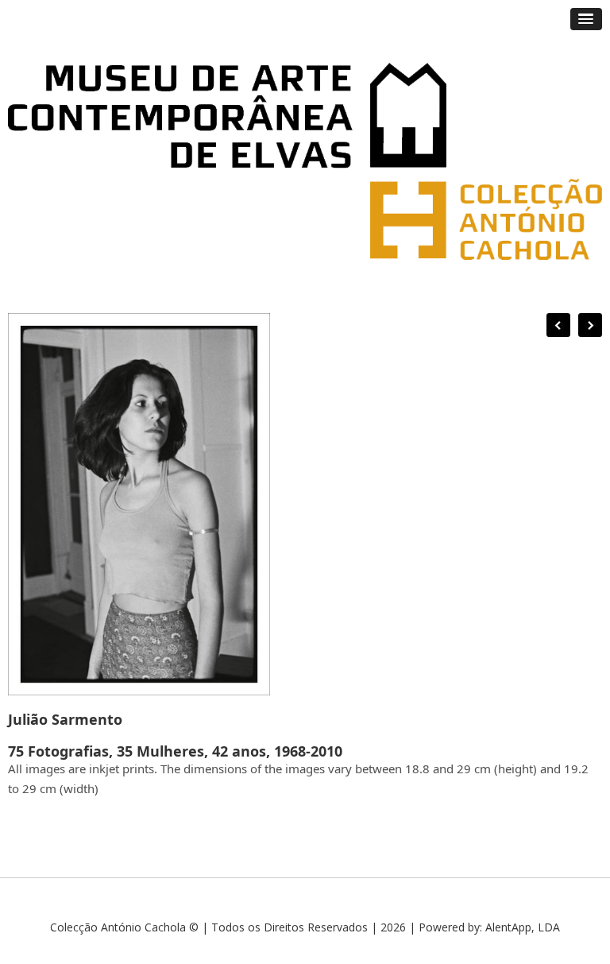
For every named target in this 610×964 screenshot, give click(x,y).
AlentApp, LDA (522, 927)
